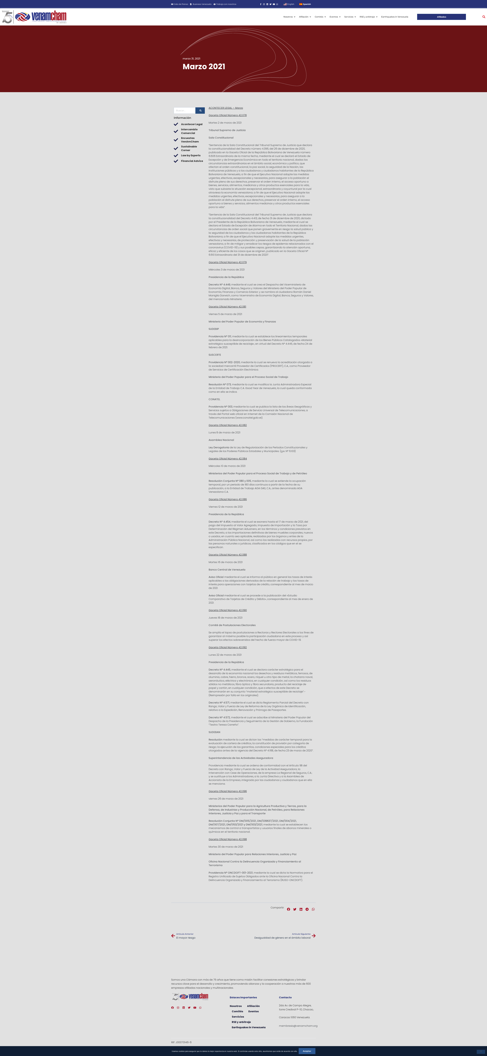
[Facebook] (172, 1007)
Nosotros (288, 17)
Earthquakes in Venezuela (394, 17)
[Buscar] (200, 110)
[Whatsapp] (277, 4)
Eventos (334, 17)
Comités (319, 17)
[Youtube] (274, 4)
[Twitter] (270, 4)
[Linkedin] (267, 4)
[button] (484, 17)
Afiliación (303, 17)
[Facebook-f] (260, 4)
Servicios (348, 17)
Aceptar (307, 1051)
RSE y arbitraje (367, 17)
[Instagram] (264, 4)
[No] (481, 1052)
